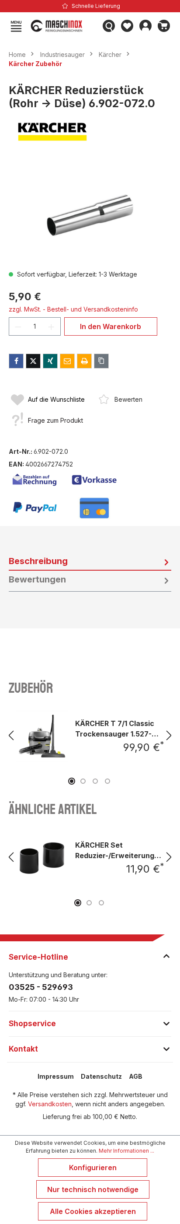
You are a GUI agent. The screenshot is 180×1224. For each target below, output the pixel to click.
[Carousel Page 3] (95, 781)
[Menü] (16, 26)
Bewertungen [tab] (37, 579)
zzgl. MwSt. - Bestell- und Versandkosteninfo (73, 309)
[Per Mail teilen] (67, 361)
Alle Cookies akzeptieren (93, 1211)
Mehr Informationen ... (126, 1150)
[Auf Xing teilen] (50, 361)
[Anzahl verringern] (18, 326)
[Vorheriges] (10, 735)
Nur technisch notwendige (92, 1189)
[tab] (90, 561)
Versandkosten (50, 1104)
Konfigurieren (93, 1167)
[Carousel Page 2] (83, 781)
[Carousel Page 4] (107, 781)
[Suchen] (108, 26)
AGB (135, 1076)
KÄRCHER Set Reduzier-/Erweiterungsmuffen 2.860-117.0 (119, 850)
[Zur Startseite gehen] (62, 25)
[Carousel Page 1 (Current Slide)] (71, 781)
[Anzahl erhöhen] (51, 326)
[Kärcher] (90, 132)
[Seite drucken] (84, 361)
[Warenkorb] (163, 26)
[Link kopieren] (101, 361)
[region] (90, 213)
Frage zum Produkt (55, 420)
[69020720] (90, 213)
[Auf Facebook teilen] (16, 361)
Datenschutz (101, 1076)
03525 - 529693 (41, 987)
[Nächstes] (169, 735)
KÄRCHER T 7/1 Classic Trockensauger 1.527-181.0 (114, 728)
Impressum (56, 1076)
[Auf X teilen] (33, 361)
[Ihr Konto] (145, 26)
